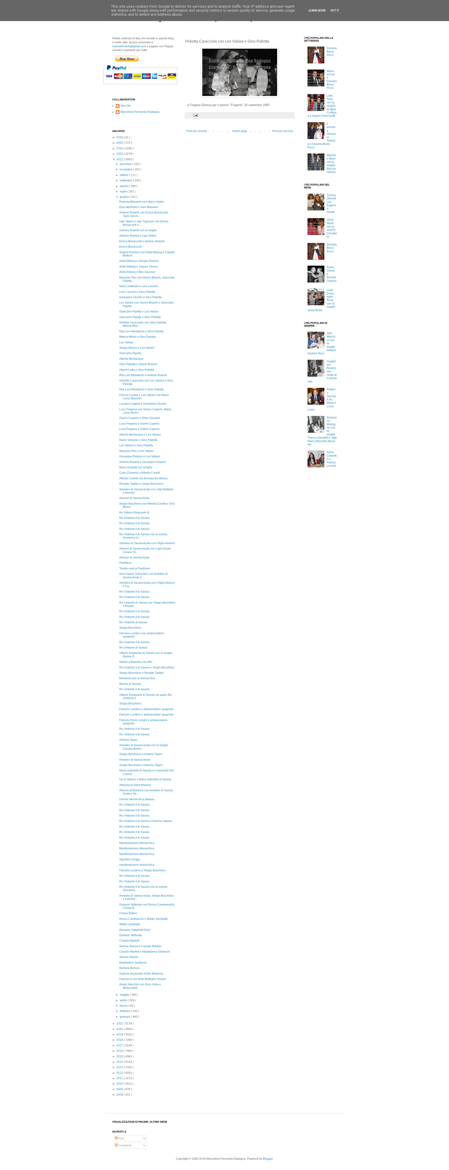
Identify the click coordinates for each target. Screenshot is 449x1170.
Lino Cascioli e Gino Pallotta (137, 291)
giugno (124, 196)
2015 (120, 1056)
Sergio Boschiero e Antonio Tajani (140, 754)
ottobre (124, 175)
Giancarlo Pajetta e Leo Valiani (139, 311)
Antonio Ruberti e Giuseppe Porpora (142, 462)
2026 (120, 137)
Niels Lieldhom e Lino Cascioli (138, 286)
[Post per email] (195, 115)
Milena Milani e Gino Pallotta (137, 336)
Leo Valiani (126, 342)
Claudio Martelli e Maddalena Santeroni (144, 951)
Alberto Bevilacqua (131, 358)
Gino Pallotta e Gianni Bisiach (138, 364)
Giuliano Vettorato (130, 935)
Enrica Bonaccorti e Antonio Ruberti (141, 241)
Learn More (317, 10)
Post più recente (196, 131)
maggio (125, 994)
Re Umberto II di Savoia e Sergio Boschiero (146, 667)
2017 (120, 1045)
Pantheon (125, 563)
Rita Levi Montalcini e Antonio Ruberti (143, 375)
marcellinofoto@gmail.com (129, 46)
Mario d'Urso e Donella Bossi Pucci (332, 80)
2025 (120, 142)
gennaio (125, 1016)
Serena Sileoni (128, 957)
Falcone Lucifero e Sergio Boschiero (142, 870)
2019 (120, 1034)
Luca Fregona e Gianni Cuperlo (139, 423)
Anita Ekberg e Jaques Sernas (138, 266)
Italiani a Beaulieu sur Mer (135, 662)
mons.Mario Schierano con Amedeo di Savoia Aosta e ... (143, 575)
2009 (120, 1089)
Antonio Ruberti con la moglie (138, 230)
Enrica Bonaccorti (130, 246)
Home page (239, 131)
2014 (120, 1062)
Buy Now (127, 59)
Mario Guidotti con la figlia (135, 467)
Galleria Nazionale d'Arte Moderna (141, 973)
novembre (126, 169)
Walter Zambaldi (129, 924)
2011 (120, 1078)
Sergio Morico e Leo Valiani (136, 347)
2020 (120, 1029)
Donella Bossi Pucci (332, 52)
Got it (334, 10)
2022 (120, 159)
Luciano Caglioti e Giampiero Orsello (142, 403)
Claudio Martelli (129, 940)
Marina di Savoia (130, 684)
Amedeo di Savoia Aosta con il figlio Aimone (147, 543)
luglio (123, 191)
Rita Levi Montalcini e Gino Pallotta (141, 331)
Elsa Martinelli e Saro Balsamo (138, 207)
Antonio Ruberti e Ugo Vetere (137, 235)
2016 (120, 1051)
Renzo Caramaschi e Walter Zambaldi (143, 919)
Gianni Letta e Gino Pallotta (136, 369)
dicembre (126, 164)
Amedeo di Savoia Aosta (134, 759)
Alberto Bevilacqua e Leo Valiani (140, 434)
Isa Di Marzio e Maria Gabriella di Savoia (145, 779)
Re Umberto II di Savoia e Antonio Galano (145, 821)
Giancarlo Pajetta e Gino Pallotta (140, 317)
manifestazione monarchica (136, 864)
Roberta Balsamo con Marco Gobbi (141, 201)
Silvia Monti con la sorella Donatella (332, 228)
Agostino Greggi (129, 859)
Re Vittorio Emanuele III (134, 512)
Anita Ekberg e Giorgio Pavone (139, 261)
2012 (120, 1073)
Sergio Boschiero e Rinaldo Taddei (141, 673)
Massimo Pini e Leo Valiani (136, 451)
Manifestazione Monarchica (136, 843)
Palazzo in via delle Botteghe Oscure (142, 979)
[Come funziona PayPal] (146, 86)
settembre (126, 180)
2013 (120, 1067)
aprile (124, 1000)
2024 (120, 148)
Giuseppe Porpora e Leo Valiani (139, 456)
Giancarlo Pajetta (130, 353)
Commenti (124, 1145)
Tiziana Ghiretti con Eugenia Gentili (331, 204)
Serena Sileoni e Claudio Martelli (140, 946)
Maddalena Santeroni (133, 962)
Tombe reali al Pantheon (134, 568)
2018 (120, 1040)
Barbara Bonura (129, 968)
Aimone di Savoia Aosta (134, 498)
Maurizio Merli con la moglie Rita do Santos (331, 164)
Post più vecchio (282, 131)
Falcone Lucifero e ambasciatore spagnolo (146, 709)
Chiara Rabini (128, 913)
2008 (120, 1094)
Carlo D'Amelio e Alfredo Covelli (139, 472)
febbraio (125, 1011)
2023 (120, 153)
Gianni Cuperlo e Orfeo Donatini (139, 418)
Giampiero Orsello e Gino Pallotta (140, 297)
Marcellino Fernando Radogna (139, 112)
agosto (124, 186)
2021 (120, 1023)
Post (121, 1138)
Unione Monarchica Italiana (136, 799)
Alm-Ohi (125, 105)
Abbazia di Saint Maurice (135, 785)
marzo (124, 1005)
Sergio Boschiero (130, 627)
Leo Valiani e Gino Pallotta (136, 445)
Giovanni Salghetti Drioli (134, 930)
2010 (120, 1083)
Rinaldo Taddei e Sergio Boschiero (141, 483)
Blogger (268, 1158)
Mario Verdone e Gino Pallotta (138, 440)
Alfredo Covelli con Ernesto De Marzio (143, 478)
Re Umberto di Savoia (133, 622)
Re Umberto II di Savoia (134, 518)
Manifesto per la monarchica (137, 678)
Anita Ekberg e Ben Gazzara (137, 272)
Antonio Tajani (128, 739)
